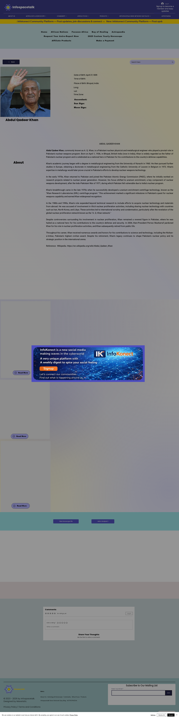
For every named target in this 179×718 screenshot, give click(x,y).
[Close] (177, 715)
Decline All (161, 715)
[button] (139, 349)
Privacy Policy (74, 715)
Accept (171, 715)
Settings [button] (153, 715)
